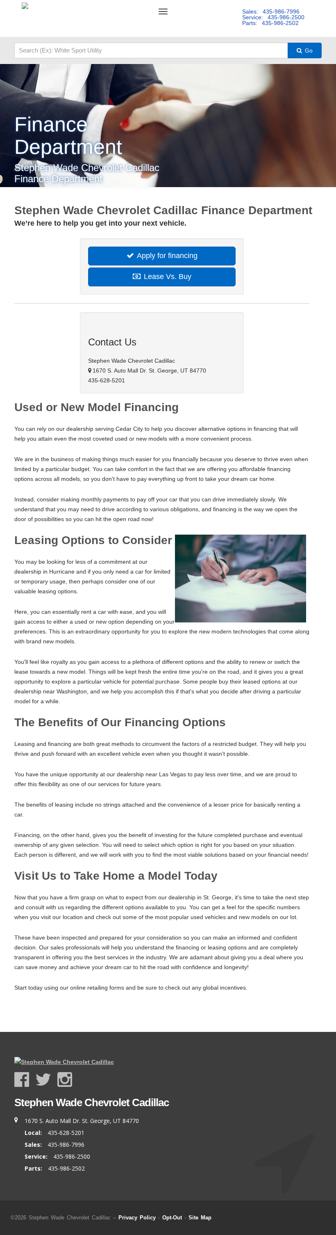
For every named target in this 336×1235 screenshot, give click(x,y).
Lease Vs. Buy (166, 276)
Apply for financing (166, 256)
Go (308, 50)
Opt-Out (172, 1217)
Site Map (199, 1217)
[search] (151, 50)
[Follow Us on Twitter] (46, 1079)
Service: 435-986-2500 (273, 17)
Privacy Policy (137, 1217)
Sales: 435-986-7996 (271, 11)
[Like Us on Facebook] (24, 1079)
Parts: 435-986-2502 (270, 23)
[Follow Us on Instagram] (65, 1079)
